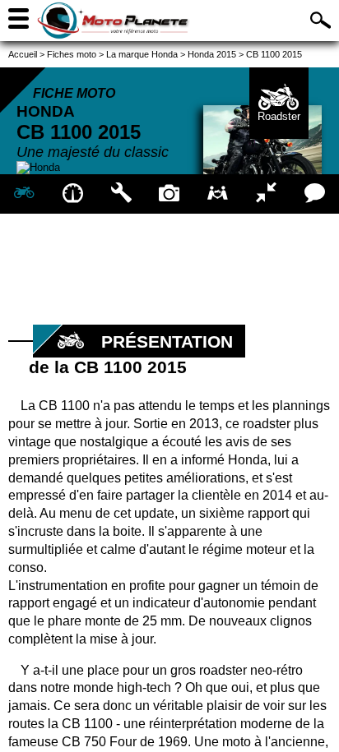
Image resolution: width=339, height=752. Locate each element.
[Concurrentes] (266, 194)
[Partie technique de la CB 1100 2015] (121, 194)
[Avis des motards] (314, 194)
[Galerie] (170, 194)
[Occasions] (217, 194)
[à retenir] (73, 194)
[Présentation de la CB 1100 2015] (24, 194)
